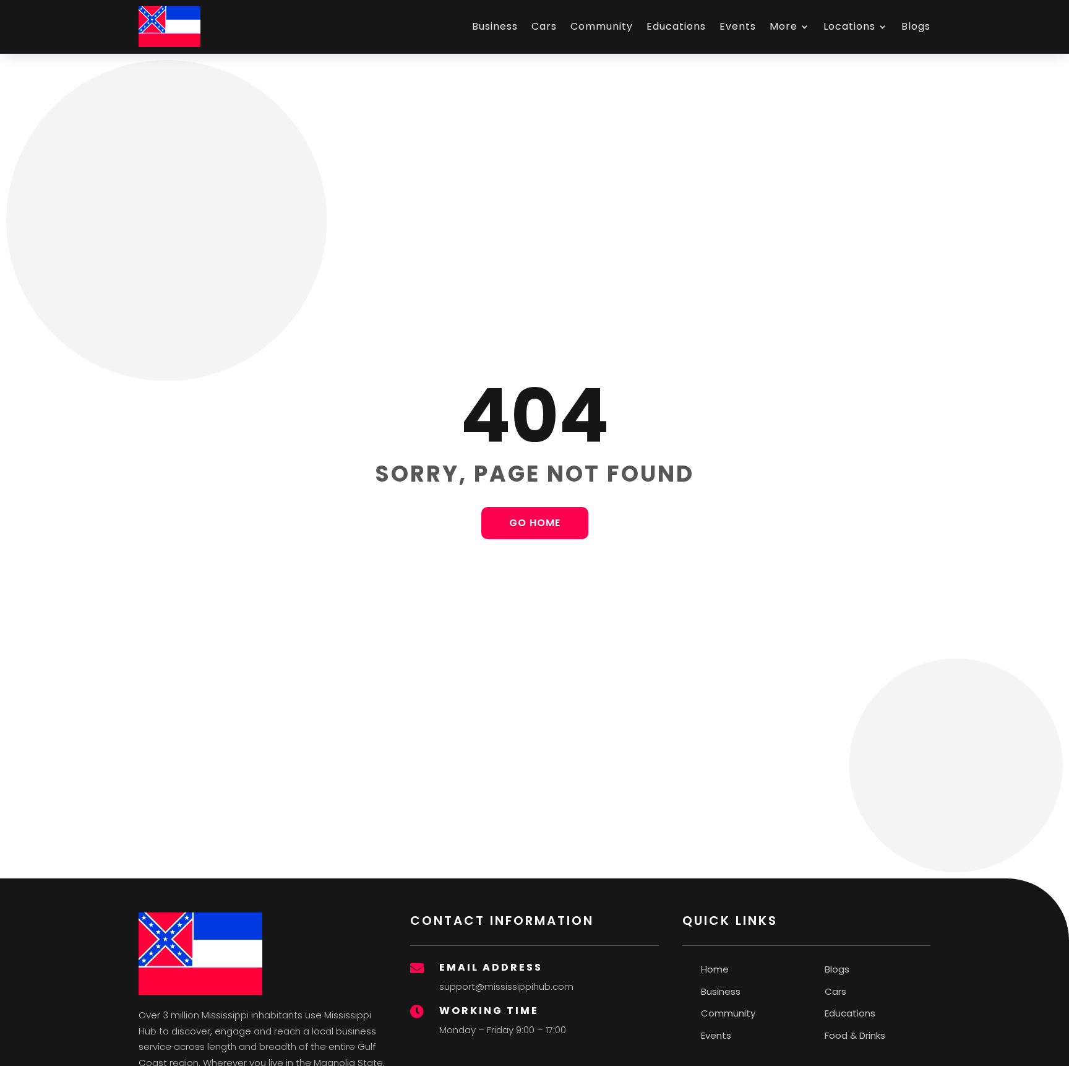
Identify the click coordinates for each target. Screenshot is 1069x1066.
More (783, 26)
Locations (849, 26)
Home (715, 969)
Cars (544, 26)
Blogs (915, 26)
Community (601, 26)
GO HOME (534, 523)
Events (737, 26)
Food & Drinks (855, 1035)
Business (495, 26)
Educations (676, 26)
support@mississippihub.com (506, 986)
